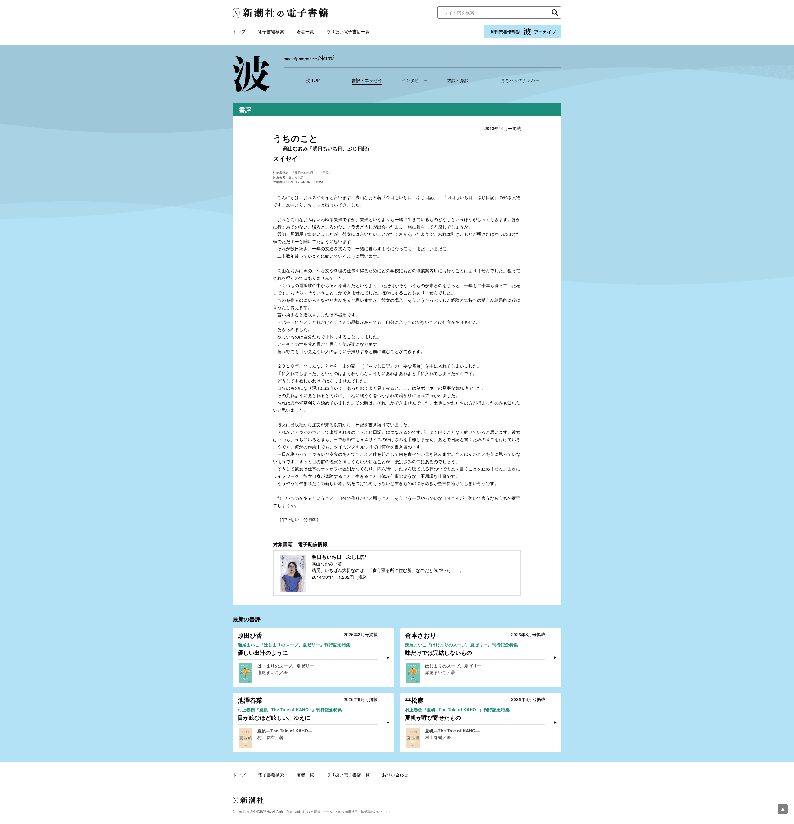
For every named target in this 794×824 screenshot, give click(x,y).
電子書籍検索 (271, 31)
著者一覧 (305, 31)
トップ (239, 31)
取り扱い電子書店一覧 (348, 31)
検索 (555, 12)
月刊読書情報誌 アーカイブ (523, 32)
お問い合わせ (395, 775)
